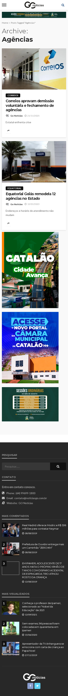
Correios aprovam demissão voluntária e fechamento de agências (30, 105)
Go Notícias (16, 115)
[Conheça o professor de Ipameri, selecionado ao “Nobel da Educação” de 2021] (10, 608)
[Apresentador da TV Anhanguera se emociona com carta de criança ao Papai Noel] (10, 648)
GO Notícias (26, 503)
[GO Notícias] (34, 676)
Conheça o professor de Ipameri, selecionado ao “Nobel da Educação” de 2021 (41, 606)
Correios (13, 95)
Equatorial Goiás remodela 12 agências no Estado (30, 196)
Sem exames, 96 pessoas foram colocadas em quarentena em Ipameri (41, 627)
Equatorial (14, 188)
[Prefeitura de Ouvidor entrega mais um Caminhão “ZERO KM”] (10, 549)
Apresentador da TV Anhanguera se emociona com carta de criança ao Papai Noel (43, 647)
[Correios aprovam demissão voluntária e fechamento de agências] (34, 69)
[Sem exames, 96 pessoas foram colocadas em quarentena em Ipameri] (10, 628)
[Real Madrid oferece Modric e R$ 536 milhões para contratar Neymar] (10, 530)
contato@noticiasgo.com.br (30, 498)
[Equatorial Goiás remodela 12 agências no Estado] (34, 161)
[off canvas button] (4, 5)
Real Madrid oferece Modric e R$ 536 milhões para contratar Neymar (44, 527)
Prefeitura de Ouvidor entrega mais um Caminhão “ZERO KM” (43, 546)
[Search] (63, 5)
